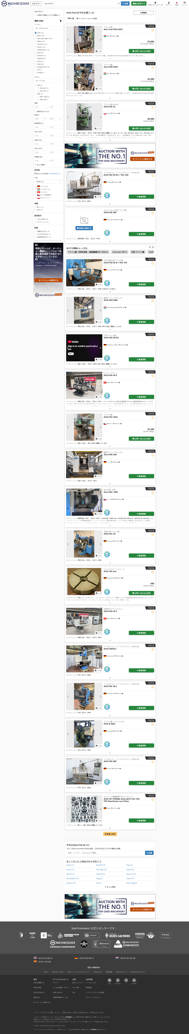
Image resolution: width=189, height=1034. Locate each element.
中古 (40, 210)
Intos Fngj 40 (131, 883)
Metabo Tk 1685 (57, 972)
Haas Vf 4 (130, 878)
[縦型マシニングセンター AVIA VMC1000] (84, 310)
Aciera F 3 (70, 869)
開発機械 (109, 972)
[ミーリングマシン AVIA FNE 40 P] (84, 385)
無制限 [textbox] (40, 181)
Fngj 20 (99, 878)
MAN (41, 41)
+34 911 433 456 (44, 962)
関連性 (144, 12)
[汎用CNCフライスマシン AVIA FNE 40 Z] (84, 621)
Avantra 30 (70, 883)
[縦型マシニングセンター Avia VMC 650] (84, 464)
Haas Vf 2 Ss (131, 874)
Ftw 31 (99, 883)
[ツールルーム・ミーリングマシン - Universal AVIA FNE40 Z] (84, 658)
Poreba (41, 73)
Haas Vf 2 (130, 869)
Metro (46, 972)
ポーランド (45, 198)
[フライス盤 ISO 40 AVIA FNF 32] (84, 116)
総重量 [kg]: (38, 157)
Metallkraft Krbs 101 (137, 972)
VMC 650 (44, 99)
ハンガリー (45, 189)
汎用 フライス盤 (137, 252)
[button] (185, 3)
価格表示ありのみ (43, 111)
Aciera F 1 (70, 865)
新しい (40, 207)
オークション (43, 222)
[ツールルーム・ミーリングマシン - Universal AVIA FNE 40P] (84, 771)
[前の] (68, 39)
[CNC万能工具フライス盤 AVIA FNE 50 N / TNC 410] (84, 272)
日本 (54, 173)
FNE (39, 85)
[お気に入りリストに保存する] (152, 30)
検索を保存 (111, 834)
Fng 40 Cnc (100, 874)
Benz (41, 36)
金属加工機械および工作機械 (48, 15)
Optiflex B (153, 252)
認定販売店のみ (44, 237)
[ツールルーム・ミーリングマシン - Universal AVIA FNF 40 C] (84, 696)
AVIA (40, 33)
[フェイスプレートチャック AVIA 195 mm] (84, 581)
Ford (40, 53)
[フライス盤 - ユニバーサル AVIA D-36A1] (84, 733)
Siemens (42, 44)
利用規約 (93, 1029)
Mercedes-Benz (44, 38)
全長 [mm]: (38, 132)
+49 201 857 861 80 (127, 958)
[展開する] (110, 58)
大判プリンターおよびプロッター (78, 972)
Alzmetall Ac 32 (72, 878)
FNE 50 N (44, 91)
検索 (126, 3)
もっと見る (111, 887)
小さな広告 (42, 219)
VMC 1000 (44, 97)
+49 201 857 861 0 (86, 958)
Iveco (40, 61)
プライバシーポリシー (80, 1029)
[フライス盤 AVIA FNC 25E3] (84, 427)
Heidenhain (43, 50)
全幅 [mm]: (38, 140)
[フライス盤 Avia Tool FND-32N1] (84, 39)
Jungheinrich (43, 67)
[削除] (119, 3)
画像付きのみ (43, 231)
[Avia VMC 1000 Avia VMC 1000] (84, 502)
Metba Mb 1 (98, 972)
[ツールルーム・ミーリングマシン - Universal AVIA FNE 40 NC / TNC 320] (84, 184)
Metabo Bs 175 (121, 972)
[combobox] (48, 181)
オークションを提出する (142, 159)
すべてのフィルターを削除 (87, 18)
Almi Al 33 (70, 874)
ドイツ (44, 186)
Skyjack (41, 58)
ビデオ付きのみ (43, 234)
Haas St (129, 865)
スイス (43, 192)
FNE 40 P (44, 88)
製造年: (36, 115)
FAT (39, 70)
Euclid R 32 (100, 865)
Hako (40, 64)
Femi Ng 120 (101, 869)
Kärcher (41, 55)
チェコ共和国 (46, 195)
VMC (40, 94)
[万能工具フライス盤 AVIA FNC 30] (84, 544)
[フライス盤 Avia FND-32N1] (84, 77)
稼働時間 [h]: (39, 123)
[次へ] (100, 39)
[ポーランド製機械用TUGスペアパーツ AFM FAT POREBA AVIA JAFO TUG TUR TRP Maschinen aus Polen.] (84, 808)
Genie (41, 47)
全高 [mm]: (38, 148)
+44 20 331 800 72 (45, 958)
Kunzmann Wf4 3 (120, 252)
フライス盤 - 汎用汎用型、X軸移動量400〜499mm (88, 252)
